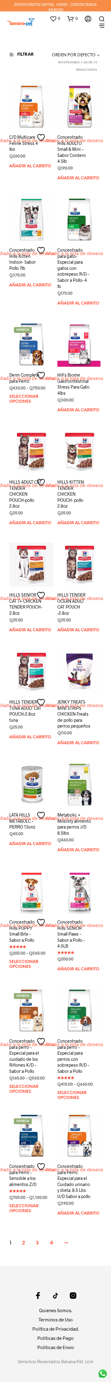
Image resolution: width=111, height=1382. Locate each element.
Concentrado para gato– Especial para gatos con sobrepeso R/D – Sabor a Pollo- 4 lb (73, 268)
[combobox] (74, 55)
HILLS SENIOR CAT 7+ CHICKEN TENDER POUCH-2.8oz (25, 604)
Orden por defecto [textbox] (74, 55)
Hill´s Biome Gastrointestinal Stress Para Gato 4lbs (73, 384)
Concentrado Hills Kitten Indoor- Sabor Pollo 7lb (22, 259)
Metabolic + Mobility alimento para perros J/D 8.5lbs (74, 824)
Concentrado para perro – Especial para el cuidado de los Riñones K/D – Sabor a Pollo (24, 1056)
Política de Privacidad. (55, 1329)
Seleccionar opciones (24, 399)
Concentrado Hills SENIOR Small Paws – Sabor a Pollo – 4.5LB (71, 934)
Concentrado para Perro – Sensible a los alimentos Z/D (22, 1175)
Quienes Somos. (55, 1310)
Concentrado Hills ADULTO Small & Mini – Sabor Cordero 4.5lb (71, 149)
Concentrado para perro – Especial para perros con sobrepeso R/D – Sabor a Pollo (73, 1056)
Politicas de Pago (55, 1338)
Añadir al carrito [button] (30, 166)
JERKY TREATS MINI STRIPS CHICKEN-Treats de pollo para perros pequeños (73, 714)
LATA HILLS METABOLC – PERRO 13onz (22, 820)
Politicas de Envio (55, 1347)
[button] (55, 18)
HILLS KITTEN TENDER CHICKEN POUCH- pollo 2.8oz (70, 494)
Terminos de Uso (56, 1319)
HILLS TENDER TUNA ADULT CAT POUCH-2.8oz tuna (25, 711)
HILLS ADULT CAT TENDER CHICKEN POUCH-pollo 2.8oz (25, 494)
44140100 (55, 9)
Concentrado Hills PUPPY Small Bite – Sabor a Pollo (22, 931)
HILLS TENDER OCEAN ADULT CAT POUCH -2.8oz (71, 604)
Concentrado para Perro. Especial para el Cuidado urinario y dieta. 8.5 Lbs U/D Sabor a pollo (73, 1181)
